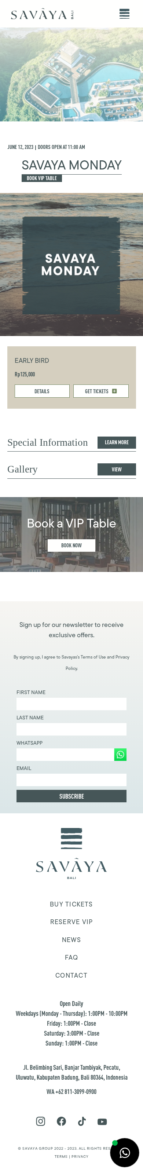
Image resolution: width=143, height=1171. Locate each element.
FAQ (71, 957)
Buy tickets (71, 904)
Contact (71, 975)
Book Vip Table (42, 178)
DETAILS (42, 391)
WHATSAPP (29, 743)
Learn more (117, 442)
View (117, 469)
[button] (124, 13)
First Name (30, 692)
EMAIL (23, 768)
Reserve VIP (71, 922)
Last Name (30, 717)
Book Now (71, 545)
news (71, 939)
